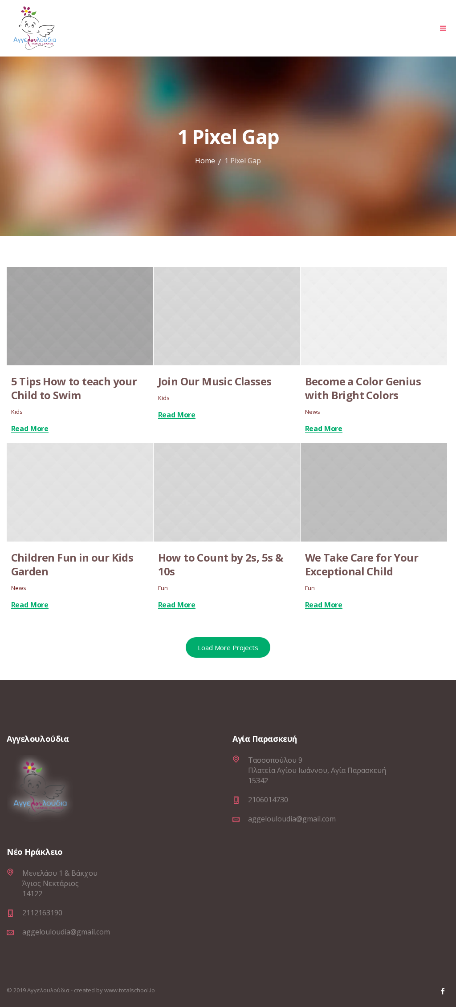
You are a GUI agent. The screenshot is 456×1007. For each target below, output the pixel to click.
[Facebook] (443, 991)
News (312, 412)
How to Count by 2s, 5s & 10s (220, 564)
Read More (30, 429)
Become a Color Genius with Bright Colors (363, 388)
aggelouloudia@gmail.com (292, 819)
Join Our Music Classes (215, 381)
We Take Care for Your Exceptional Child (361, 564)
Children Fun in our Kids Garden (72, 564)
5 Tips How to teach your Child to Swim (74, 388)
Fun (163, 588)
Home (205, 161)
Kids (17, 412)
